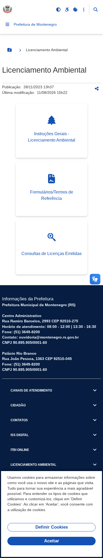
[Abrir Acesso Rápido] (83, 9)
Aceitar (51, 540)
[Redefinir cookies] (75, 9)
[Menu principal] (7, 24)
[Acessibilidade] (67, 9)
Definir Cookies (51, 527)
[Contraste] (58, 9)
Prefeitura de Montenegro (35, 24)
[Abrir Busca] (95, 9)
